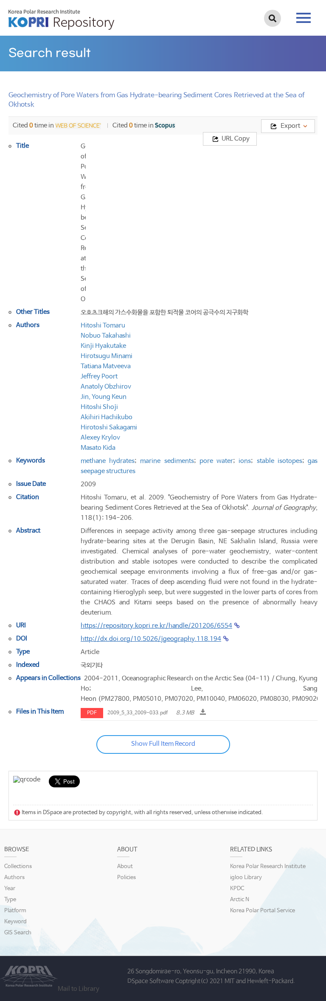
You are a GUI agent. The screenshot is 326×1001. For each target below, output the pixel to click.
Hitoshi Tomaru (103, 325)
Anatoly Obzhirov (106, 386)
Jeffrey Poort (99, 376)
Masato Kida (98, 447)
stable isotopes (279, 461)
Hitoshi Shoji (99, 407)
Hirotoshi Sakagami (109, 427)
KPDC (237, 888)
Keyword (15, 922)
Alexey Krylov (100, 437)
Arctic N (239, 900)
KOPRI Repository (61, 19)
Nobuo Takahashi (106, 335)
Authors (14, 877)
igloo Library (246, 877)
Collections (18, 866)
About (125, 866)
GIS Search (17, 933)
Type (10, 900)
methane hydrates (108, 461)
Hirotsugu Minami (106, 356)
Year (9, 888)
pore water (216, 461)
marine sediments (167, 461)
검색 (272, 18)
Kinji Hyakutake (103, 346)
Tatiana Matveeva (106, 366)
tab (303, 15)
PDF (92, 713)
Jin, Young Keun (103, 396)
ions (245, 461)
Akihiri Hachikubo (106, 417)
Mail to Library (78, 989)
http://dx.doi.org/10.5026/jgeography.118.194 (151, 639)
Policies (126, 877)
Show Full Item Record (163, 743)
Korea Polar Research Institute (268, 866)
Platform (15, 911)
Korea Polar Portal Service (262, 911)
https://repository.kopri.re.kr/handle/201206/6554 (156, 625)
